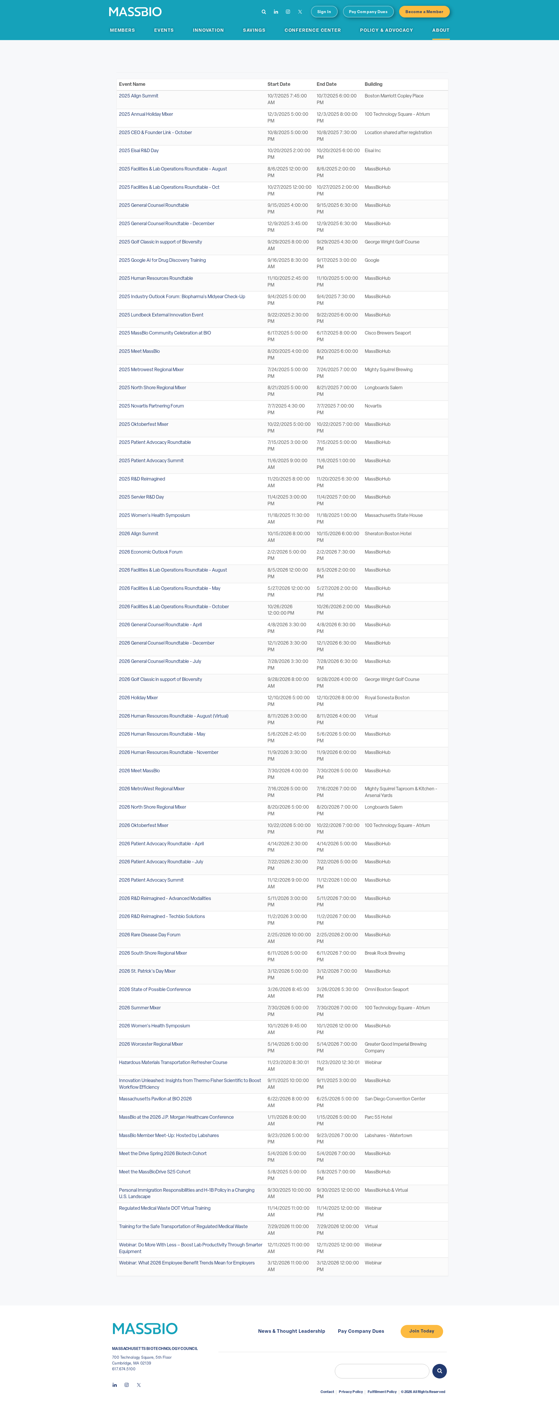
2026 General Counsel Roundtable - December (166, 643)
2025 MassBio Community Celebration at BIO (165, 333)
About (441, 31)
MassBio (135, 11)
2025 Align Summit (138, 96)
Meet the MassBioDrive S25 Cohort (155, 1172)
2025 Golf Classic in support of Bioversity (160, 242)
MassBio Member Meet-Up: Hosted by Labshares (169, 1136)
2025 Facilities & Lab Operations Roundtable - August (173, 169)
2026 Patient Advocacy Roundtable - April (161, 844)
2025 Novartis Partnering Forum (151, 406)
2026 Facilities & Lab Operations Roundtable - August (173, 570)
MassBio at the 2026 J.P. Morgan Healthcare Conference (176, 1117)
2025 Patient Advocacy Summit (151, 461)
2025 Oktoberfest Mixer (143, 424)
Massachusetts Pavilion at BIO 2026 (155, 1099)
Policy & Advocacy (386, 31)
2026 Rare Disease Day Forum (150, 935)
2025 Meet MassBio (139, 351)
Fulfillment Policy (382, 1392)
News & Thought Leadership (292, 1331)
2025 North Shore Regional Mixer (152, 388)
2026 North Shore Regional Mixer (152, 807)
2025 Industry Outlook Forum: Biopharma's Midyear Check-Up (182, 297)
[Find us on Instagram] (288, 11)
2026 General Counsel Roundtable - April (160, 625)
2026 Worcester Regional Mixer (151, 1044)
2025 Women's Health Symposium (154, 515)
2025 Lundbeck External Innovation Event (161, 315)
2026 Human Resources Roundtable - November (168, 752)
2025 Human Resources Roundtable (156, 278)
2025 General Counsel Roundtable (154, 205)
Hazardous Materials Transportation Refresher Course (173, 1063)
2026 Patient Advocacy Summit (151, 880)
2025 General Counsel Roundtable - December (166, 224)
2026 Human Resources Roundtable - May (162, 734)
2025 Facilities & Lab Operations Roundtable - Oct (169, 187)
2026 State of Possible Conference (155, 990)
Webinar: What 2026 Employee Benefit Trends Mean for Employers (187, 1263)
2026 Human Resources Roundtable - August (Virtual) (174, 716)
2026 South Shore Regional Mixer (153, 953)
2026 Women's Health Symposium (154, 1026)
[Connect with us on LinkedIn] (276, 11)
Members (122, 31)
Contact (328, 1392)
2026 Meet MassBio (139, 771)
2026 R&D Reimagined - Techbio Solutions (162, 917)
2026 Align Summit (138, 534)
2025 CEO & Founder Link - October (155, 133)
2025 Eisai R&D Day (139, 151)
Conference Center (313, 31)
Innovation (208, 31)
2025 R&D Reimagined (142, 479)
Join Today (421, 1331)
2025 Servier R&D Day (141, 497)
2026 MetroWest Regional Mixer (152, 789)
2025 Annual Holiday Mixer (146, 114)
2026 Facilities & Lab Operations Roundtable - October (174, 607)
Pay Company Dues (368, 12)
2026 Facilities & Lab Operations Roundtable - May (169, 588)
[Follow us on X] (300, 11)
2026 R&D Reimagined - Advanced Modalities (165, 898)
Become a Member (425, 12)
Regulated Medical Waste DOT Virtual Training (164, 1208)
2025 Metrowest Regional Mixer (151, 370)
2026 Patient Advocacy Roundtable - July (161, 862)
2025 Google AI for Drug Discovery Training (162, 260)
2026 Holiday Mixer (138, 698)
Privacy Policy (351, 1392)
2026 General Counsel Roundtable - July (160, 661)
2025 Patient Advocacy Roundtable (155, 442)
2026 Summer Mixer (140, 1008)
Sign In (324, 12)
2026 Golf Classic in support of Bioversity (160, 679)
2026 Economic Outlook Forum (151, 552)
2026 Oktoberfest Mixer (143, 825)
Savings (254, 31)
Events (164, 31)
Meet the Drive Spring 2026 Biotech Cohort (163, 1154)
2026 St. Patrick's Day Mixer (147, 971)
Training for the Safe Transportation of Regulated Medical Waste (183, 1227)
